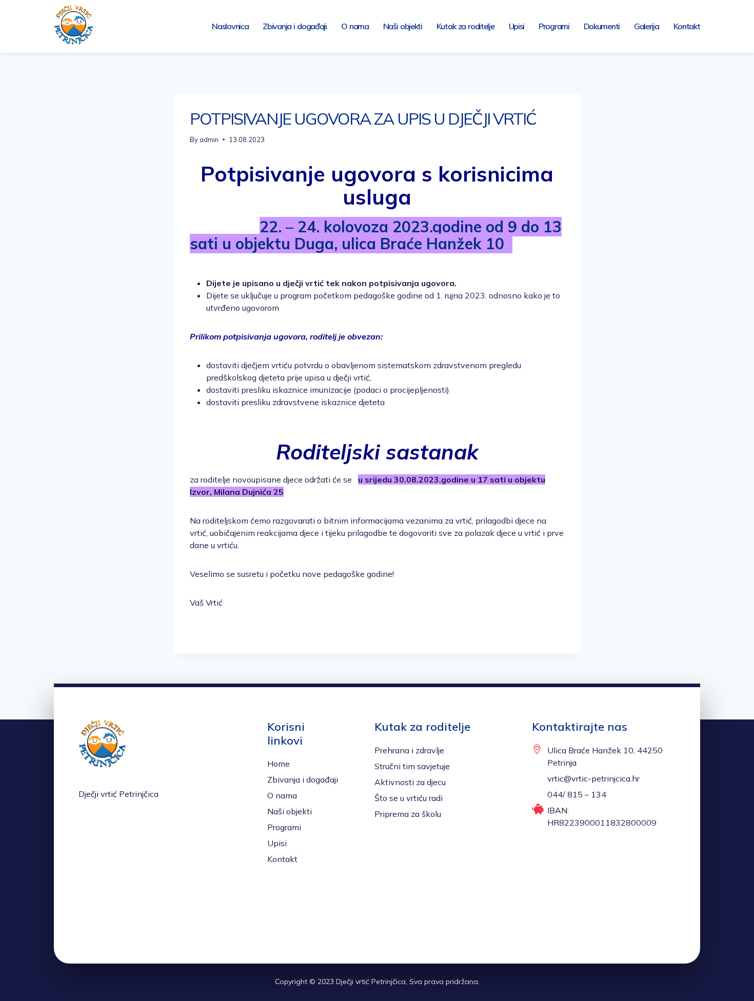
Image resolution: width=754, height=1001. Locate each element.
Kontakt (686, 26)
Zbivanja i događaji (295, 26)
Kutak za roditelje (465, 26)
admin (209, 139)
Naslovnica (230, 26)
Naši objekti (402, 26)
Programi (554, 26)
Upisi (517, 26)
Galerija (646, 26)
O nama (355, 26)
